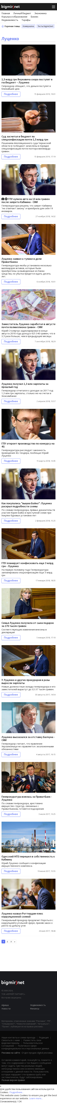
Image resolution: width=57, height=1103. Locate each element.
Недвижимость (10, 19)
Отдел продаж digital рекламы (37, 1052)
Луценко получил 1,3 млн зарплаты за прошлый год (25, 385)
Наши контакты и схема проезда (18, 1037)
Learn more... (36, 1098)
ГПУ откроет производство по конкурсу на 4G (28, 445)
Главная (6, 13)
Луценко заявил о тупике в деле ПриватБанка (22, 260)
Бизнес (34, 16)
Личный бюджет (22, 13)
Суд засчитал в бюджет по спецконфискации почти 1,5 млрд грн (25, 138)
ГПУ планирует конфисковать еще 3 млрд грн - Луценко (27, 564)
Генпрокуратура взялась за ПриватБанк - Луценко (27, 798)
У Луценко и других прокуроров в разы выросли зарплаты (26, 681)
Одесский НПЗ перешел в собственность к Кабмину (28, 858)
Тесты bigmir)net (45, 26)
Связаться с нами (11, 1040)
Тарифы (26, 19)
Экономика (41, 13)
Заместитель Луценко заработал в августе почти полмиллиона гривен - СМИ (28, 325)
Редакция (44, 1037)
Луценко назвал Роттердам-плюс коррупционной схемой (22, 915)
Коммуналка (28, 26)
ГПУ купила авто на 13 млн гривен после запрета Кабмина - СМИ (26, 200)
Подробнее (11, 94)
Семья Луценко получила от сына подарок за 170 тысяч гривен (28, 624)
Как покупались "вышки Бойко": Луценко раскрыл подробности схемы (27, 505)
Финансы (34, 1008)
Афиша (5, 1005)
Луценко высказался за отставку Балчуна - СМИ (28, 738)
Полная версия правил (13, 1080)
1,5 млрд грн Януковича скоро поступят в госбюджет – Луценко (27, 81)
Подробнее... (16, 1092)
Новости (6, 1008)
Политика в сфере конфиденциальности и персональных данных (25, 1047)
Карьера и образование (14, 16)
